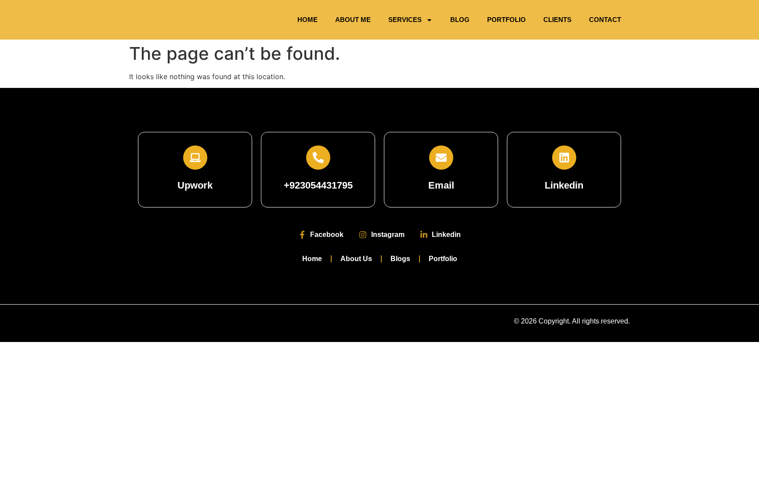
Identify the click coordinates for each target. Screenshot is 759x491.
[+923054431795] (318, 157)
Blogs (400, 258)
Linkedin (564, 185)
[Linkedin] (564, 157)
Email (441, 185)
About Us (356, 258)
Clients (557, 19)
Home (307, 19)
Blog (460, 19)
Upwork (195, 185)
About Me (353, 19)
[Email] (441, 157)
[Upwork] (195, 157)
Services (405, 19)
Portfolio (506, 19)
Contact (605, 19)
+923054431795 (318, 185)
